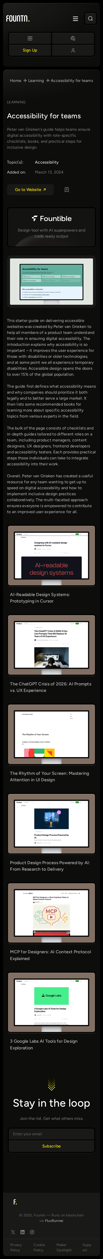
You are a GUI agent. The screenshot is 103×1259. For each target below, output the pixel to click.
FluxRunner (54, 1220)
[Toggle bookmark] (67, 189)
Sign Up (30, 50)
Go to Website (28, 189)
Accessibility (46, 162)
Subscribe (51, 1146)
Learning (16, 102)
